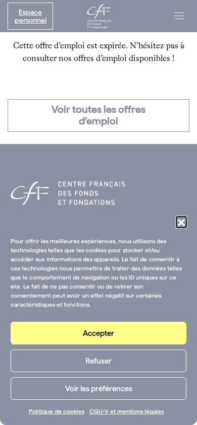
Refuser (98, 361)
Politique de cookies (56, 411)
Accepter (98, 333)
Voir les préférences (98, 388)
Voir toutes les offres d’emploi (98, 115)
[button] (181, 222)
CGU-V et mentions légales (126, 411)
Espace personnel (30, 16)
